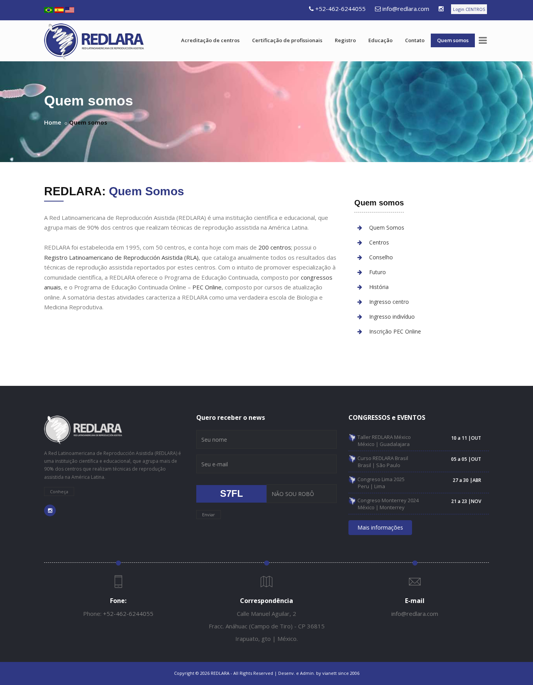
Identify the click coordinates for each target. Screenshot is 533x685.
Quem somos (453, 40)
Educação (380, 40)
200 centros (274, 247)
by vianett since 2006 (337, 673)
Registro (345, 40)
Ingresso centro (389, 301)
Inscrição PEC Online (395, 331)
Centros (379, 242)
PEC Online (207, 287)
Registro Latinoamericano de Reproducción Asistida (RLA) (121, 257)
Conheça (59, 491)
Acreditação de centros (210, 40)
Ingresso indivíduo (392, 316)
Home (52, 122)
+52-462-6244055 (340, 8)
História (379, 287)
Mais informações (380, 527)
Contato (415, 40)
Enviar (208, 514)
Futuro (377, 272)
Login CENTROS (469, 9)
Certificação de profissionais (287, 40)
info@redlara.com (405, 8)
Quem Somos (386, 227)
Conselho (381, 257)
